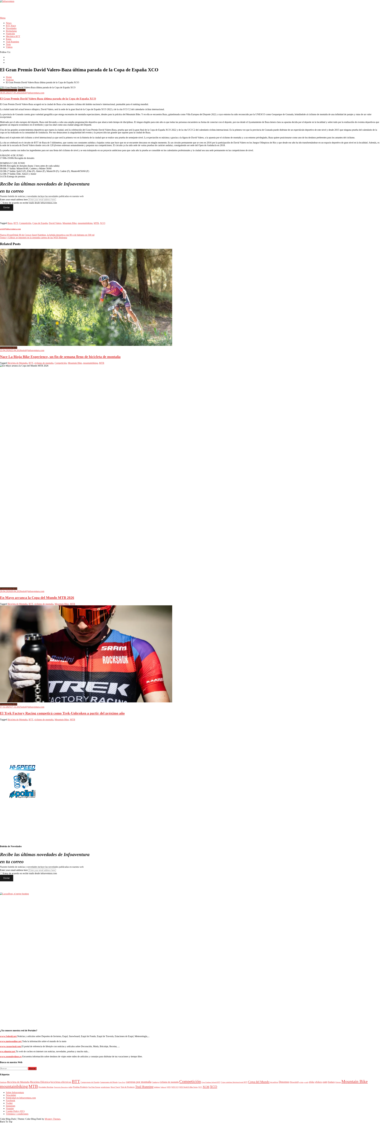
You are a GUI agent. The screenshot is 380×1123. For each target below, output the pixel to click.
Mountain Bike (69, 223)
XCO (102, 223)
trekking (157, 1087)
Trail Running (12, 41)
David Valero (55, 223)
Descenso (284, 1081)
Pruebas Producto (80, 1087)
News (8, 23)
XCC (200, 1087)
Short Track (115, 1087)
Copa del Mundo (259, 1081)
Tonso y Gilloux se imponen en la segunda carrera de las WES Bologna (33, 237)
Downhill (294, 1082)
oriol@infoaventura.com (32, 93)
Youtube (10, 1108)
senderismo (105, 1087)
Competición (25, 223)
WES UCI (175, 1087)
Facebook (10, 1100)
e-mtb (306, 1082)
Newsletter (11, 1095)
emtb (325, 1082)
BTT (16, 223)
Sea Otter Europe (94, 1087)
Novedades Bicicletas (45, 1087)
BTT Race (11, 25)
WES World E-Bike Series (188, 1087)
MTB (96, 223)
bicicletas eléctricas (60, 1082)
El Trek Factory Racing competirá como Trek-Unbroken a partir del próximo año (62, 713)
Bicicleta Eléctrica (40, 1081)
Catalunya (155, 1082)
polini (70, 1087)
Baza (10, 223)
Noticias (22, 90)
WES (169, 1087)
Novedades (11, 28)
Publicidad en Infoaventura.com (21, 1098)
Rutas (8, 39)
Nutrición (10, 33)
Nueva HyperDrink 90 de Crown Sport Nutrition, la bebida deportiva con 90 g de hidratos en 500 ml (47, 235)
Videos (9, 47)
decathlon (274, 1082)
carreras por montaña (138, 1081)
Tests (8, 44)
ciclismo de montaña (43, 363)
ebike (312, 1082)
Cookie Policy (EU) (15, 1111)
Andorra (3, 1082)
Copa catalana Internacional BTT (234, 1082)
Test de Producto (128, 1087)
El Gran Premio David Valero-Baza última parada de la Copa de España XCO (48, 98)
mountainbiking (85, 223)
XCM (206, 1086)
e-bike (301, 1082)
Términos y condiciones (17, 1114)
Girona (338, 1082)
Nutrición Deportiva (61, 1087)
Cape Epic (121, 1082)
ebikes (318, 1082)
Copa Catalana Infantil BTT (210, 1082)
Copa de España (40, 223)
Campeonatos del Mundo (109, 1082)
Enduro (331, 1082)
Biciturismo (11, 31)
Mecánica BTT (13, 36)
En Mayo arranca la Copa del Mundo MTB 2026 (37, 598)
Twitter (9, 1103)
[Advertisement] (54, 9)
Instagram (10, 1106)
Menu (2, 18)
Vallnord (163, 1087)
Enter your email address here (14, 199)
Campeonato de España (90, 1082)
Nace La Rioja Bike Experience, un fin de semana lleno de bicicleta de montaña (60, 357)
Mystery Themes (52, 1119)
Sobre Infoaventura (15, 1092)
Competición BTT (8, 90)
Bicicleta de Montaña (17, 363)
